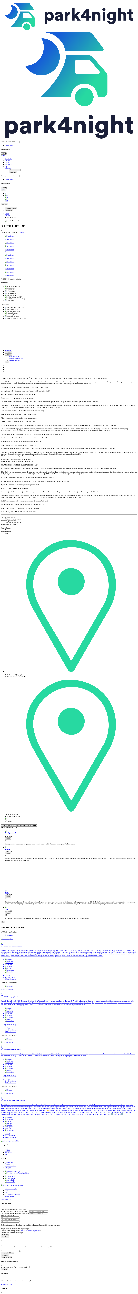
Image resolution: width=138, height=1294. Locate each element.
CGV (6, 1192)
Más (7, 362)
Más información (6, 1284)
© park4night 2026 (6, 1199)
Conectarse (13, 172)
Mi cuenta (8, 168)
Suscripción (8, 159)
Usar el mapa (9, 145)
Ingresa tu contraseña (7, 1249)
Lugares (7, 161)
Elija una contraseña (7, 1215)
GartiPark (21, 232)
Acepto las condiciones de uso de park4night (15, 1229)
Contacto (8, 354)
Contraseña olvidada (8, 1253)
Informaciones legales (11, 1189)
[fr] (6, 193)
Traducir (8, 838)
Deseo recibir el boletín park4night (12, 1233)
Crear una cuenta (15, 170)
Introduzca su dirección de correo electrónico (15, 1211)
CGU (6, 1190)
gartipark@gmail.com (16, 358)
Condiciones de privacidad (12, 1194)
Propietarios (8, 164)
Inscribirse (5, 1234)
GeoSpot (8, 1168)
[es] (3, 190)
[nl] (6, 201)
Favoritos (8, 352)
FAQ (6, 166)
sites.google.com (14, 360)
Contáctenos (9, 1162)
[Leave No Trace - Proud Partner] (12, 1185)
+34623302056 (14, 356)
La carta (7, 162)
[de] (6, 197)
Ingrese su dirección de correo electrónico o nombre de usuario (21, 1247)
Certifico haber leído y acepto (20, 1231)
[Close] (1, 1245)
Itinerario (8, 350)
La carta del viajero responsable (30, 1231)
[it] (6, 199)
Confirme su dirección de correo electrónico (15, 1213)
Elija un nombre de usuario (9, 1209)
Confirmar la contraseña (8, 1219)
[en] (6, 195)
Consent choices (9, 1196)
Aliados (7, 1164)
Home (7, 214)
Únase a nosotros (10, 1166)
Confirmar (4, 1269)
